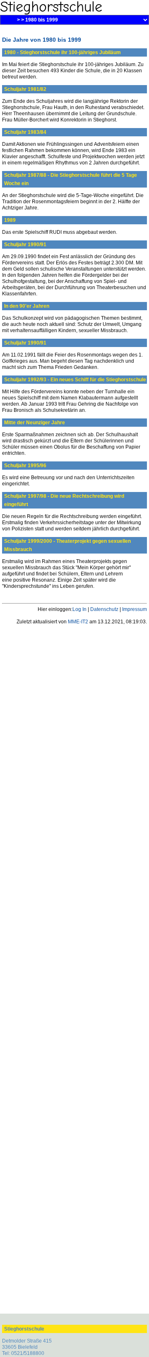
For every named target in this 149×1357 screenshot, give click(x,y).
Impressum (134, 609)
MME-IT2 (78, 622)
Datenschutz (104, 609)
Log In (79, 609)
